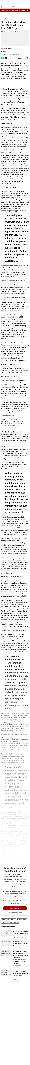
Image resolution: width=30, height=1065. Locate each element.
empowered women (21, 919)
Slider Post (13, 919)
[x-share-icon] (5, 59)
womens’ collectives (14, 922)
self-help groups (5, 919)
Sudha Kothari (5, 922)
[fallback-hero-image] (6, 933)
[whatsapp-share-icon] (2, 59)
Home (3, 10)
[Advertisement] (15, 3)
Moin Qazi (4, 51)
